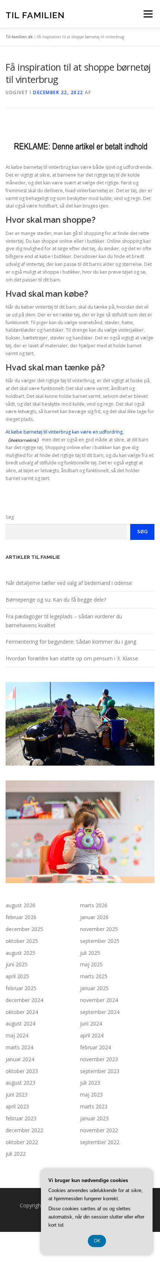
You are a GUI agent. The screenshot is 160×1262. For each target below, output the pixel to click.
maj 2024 (17, 1035)
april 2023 (17, 1106)
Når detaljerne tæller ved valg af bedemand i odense (69, 582)
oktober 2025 (22, 940)
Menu (147, 14)
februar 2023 (21, 1118)
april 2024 (91, 1035)
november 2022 (99, 1130)
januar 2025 (94, 988)
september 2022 (99, 1142)
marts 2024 (19, 1047)
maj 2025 (91, 964)
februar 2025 (21, 988)
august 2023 (20, 1082)
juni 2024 (91, 1023)
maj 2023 (91, 1094)
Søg (10, 517)
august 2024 (20, 1023)
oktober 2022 (22, 1142)
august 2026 (20, 905)
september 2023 (99, 1071)
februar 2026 (21, 917)
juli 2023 (90, 1082)
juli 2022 (16, 1153)
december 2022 (24, 1130)
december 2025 (24, 929)
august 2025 (20, 952)
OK (97, 1240)
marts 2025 (94, 976)
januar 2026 (94, 917)
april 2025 (17, 976)
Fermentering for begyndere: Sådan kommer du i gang (71, 641)
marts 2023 (94, 1106)
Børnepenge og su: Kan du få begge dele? (56, 599)
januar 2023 (94, 1118)
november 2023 (99, 1059)
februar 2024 (95, 1047)
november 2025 (99, 929)
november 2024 (99, 1000)
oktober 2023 (22, 1071)
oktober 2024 (22, 1011)
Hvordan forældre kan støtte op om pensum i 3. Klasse (72, 658)
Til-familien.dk (19, 36)
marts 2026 (94, 905)
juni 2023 (17, 1094)
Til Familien (35, 15)
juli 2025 (90, 952)
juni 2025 (17, 964)
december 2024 (24, 1000)
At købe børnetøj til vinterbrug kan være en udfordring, (65, 432)
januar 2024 (20, 1059)
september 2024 (99, 1011)
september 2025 (99, 940)
